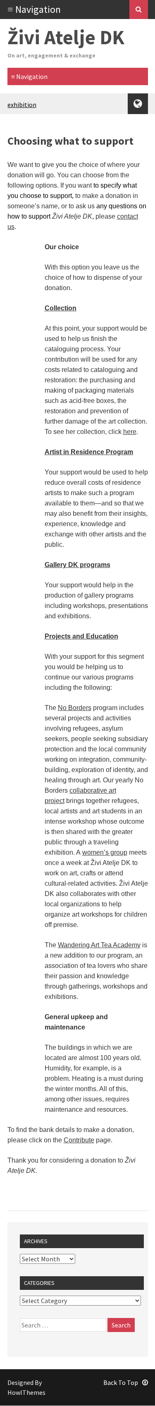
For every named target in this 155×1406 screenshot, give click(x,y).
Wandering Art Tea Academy (99, 944)
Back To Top (120, 1382)
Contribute (79, 1140)
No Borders (74, 707)
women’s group (104, 852)
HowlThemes (26, 1392)
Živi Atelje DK (65, 37)
